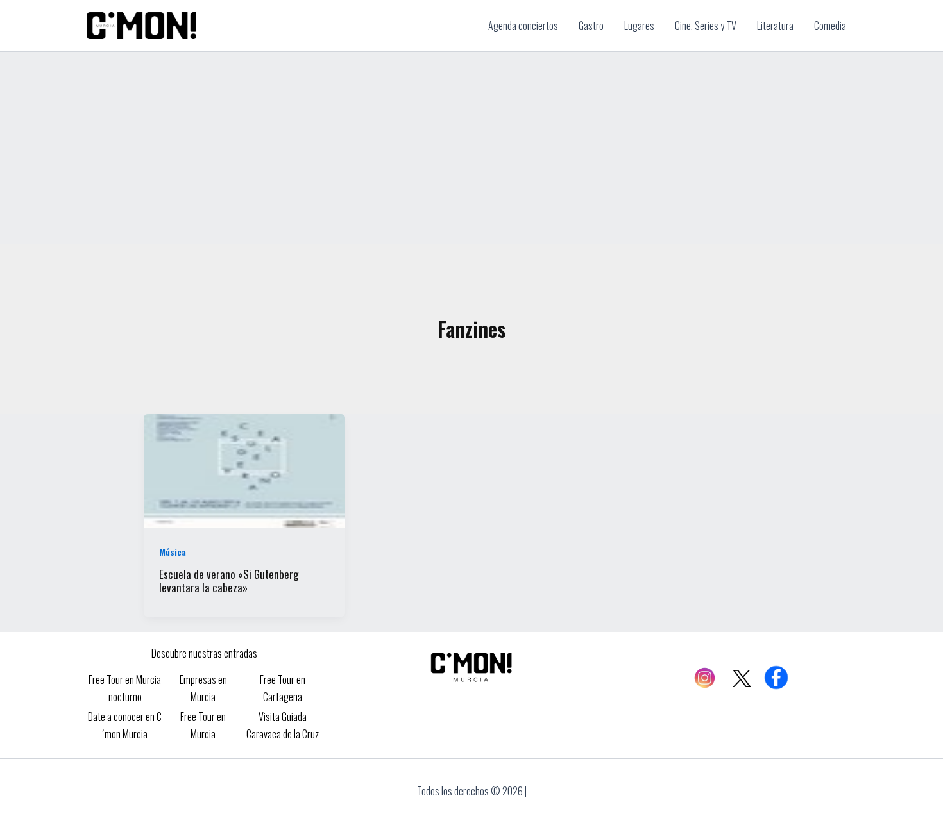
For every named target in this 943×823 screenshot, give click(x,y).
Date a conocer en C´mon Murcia (125, 725)
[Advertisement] (471, 148)
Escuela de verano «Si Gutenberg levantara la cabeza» (228, 580)
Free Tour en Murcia (203, 725)
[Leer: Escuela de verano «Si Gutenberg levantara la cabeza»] (244, 469)
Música (172, 551)
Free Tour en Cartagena (282, 688)
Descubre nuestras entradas (204, 653)
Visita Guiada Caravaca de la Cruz (282, 725)
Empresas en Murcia (203, 688)
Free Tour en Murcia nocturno (125, 688)
